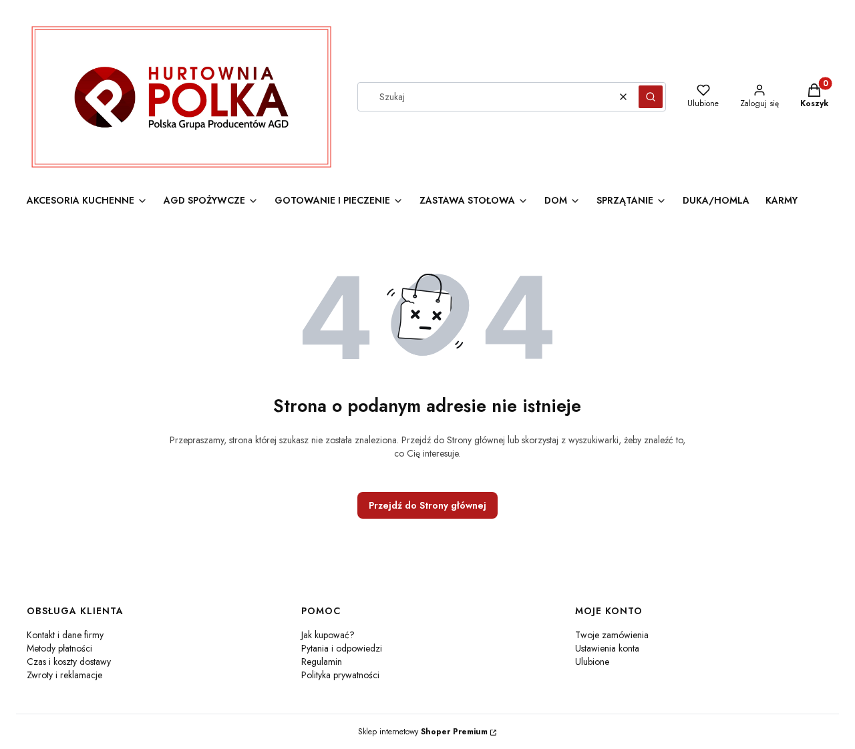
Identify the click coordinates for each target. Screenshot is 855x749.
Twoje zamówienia (612, 635)
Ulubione (592, 661)
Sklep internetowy (423, 732)
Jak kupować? (328, 635)
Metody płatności (59, 648)
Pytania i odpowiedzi (341, 648)
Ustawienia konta (607, 648)
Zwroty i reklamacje (64, 675)
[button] (651, 96)
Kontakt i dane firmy (65, 635)
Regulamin (321, 661)
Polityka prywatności (340, 675)
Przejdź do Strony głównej (427, 505)
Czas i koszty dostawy (69, 661)
